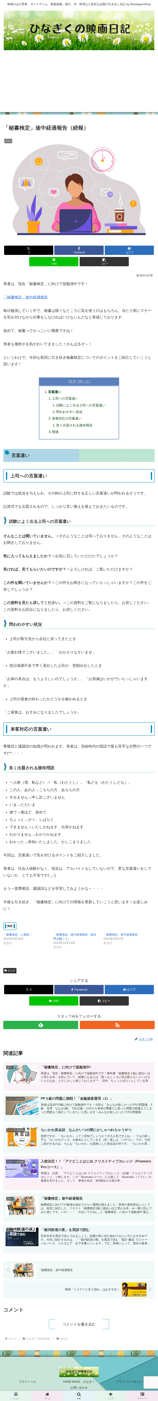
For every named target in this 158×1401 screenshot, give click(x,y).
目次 (72, 381)
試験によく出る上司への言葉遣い (81, 405)
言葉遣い (54, 392)
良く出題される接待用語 (74, 425)
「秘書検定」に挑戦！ (17, 934)
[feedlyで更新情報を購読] (40, 1025)
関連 (55, 432)
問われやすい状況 (69, 412)
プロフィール (27, 1381)
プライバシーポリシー (130, 1381)
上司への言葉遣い (65, 398)
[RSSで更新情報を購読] (117, 1025)
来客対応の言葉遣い (67, 418)
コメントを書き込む (79, 1324)
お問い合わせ (79, 1387)
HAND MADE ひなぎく (79, 1381)
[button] (104, 261)
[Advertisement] (79, 83)
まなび (11, 970)
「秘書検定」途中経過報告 (25, 297)
